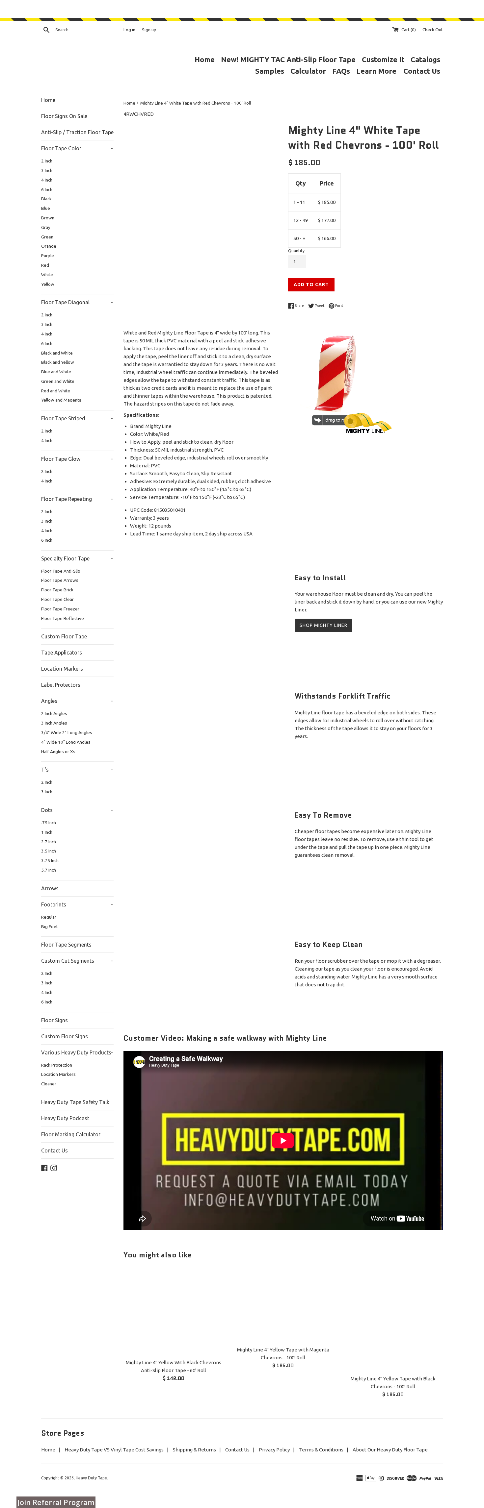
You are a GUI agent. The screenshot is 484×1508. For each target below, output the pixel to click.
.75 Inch (48, 822)
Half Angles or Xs (58, 751)
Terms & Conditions (321, 1449)
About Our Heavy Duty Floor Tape (390, 1449)
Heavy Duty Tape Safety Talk (75, 1102)
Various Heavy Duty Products (77, 1052)
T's (77, 770)
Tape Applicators (61, 652)
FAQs (341, 71)
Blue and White (56, 371)
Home (205, 59)
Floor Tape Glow (77, 459)
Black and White (57, 353)
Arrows (50, 888)
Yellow (47, 284)
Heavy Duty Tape (91, 1478)
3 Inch (46, 170)
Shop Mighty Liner (323, 625)
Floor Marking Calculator (70, 1134)
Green (47, 236)
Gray (45, 227)
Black (46, 198)
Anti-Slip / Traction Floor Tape (77, 132)
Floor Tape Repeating (77, 499)
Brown (47, 217)
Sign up (149, 29)
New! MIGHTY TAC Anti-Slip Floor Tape (288, 59)
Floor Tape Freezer (60, 608)
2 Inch (46, 160)
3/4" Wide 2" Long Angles (66, 732)
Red (45, 265)
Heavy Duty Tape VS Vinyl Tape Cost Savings (114, 1449)
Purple (47, 255)
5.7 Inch (48, 870)
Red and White (55, 390)
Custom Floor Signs (64, 1036)
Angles (77, 701)
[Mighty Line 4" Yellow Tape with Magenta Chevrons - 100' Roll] (283, 1305)
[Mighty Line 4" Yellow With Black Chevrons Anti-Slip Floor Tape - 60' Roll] (173, 1311)
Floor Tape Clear (57, 599)
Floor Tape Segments (66, 945)
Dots (77, 810)
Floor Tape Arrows (59, 580)
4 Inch (46, 180)
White (47, 274)
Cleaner (48, 1083)
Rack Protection (56, 1065)
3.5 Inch (48, 850)
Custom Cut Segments (77, 961)
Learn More (377, 71)
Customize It (383, 59)
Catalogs (425, 59)
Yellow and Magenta (61, 400)
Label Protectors (60, 685)
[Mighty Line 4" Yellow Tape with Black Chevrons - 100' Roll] (393, 1320)
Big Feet (49, 926)
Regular (48, 917)
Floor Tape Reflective (62, 618)
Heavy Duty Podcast (65, 1118)
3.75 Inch (50, 860)
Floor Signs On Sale (64, 116)
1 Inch (46, 832)
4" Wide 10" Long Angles (66, 742)
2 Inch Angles (54, 713)
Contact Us (421, 71)
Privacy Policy (274, 1449)
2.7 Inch (48, 841)
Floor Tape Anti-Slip (60, 571)
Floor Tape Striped (77, 418)
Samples (269, 71)
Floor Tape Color (77, 148)
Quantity (296, 251)
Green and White (57, 381)
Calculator (308, 71)
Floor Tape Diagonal (77, 302)
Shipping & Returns (194, 1449)
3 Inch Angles (54, 723)
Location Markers (62, 669)
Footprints (77, 904)
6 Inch (46, 189)
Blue (45, 208)
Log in (129, 29)
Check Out (432, 29)
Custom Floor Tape (64, 636)
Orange (48, 246)
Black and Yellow (57, 362)
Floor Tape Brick (57, 589)
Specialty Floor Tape (77, 558)
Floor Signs (54, 1020)
